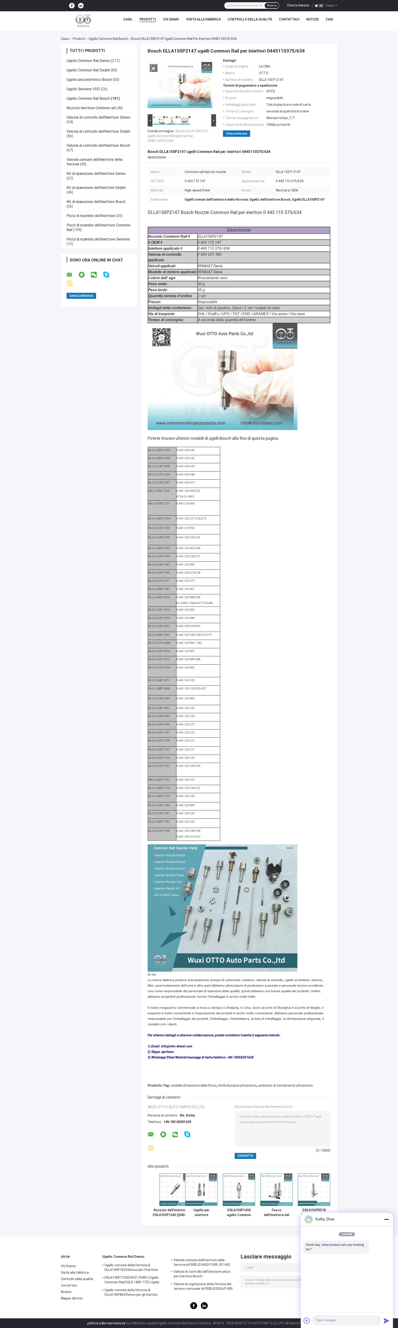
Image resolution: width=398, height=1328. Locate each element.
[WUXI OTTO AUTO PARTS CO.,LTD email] (72, 274)
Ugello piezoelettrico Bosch (89, 79)
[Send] (386, 1321)
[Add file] (307, 1321)
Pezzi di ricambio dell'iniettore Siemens (98, 239)
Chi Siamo (171, 19)
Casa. (128, 19)
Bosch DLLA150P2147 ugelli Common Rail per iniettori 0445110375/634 (178, 136)
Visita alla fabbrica (203, 19)
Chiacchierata (236, 133)
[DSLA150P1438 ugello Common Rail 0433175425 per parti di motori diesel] (239, 1189)
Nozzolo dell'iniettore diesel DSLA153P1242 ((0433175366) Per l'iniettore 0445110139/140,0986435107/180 (175, 1212)
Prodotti (148, 19)
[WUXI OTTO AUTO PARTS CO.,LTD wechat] (96, 274)
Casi (329, 19)
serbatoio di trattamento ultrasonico (285, 1085)
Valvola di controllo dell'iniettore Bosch (98, 145)
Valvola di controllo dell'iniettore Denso (98, 117)
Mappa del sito (72, 1298)
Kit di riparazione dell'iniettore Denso (96, 173)
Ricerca (272, 5)
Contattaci (289, 19)
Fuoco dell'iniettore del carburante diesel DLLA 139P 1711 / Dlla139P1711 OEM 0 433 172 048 (276, 1212)
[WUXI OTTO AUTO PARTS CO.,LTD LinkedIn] (81, 6)
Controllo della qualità (250, 19)
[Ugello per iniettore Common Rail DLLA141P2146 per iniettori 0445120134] (201, 1189)
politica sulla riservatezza (106, 1323)
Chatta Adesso (298, 5)
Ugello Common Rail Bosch (108, 39)
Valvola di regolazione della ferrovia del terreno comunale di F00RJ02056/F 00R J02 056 (203, 1287)
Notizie (312, 19)
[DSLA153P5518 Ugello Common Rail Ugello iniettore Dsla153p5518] (314, 1189)
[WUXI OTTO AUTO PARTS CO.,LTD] (83, 20)
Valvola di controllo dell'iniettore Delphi (98, 131)
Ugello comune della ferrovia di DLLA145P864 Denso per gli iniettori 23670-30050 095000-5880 (131, 1293)
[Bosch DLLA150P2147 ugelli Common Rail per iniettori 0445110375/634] (180, 85)
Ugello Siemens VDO (83, 89)
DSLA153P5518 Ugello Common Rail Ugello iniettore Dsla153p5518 (314, 1212)
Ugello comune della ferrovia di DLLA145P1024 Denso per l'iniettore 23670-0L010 (131, 1268)
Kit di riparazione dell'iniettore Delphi (96, 187)
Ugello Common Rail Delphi (88, 70)
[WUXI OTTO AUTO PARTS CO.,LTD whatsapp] (84, 274)
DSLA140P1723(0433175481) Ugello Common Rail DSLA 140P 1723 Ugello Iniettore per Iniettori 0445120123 (132, 1280)
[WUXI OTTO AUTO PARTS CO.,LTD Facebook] (72, 6)
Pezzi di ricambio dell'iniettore (91, 216)
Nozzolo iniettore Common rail (91, 108)
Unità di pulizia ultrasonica (237, 1085)
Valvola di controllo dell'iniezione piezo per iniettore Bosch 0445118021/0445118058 (202, 1274)
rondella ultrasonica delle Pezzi (193, 1085)
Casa (64, 39)
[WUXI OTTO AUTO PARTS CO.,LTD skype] (109, 274)
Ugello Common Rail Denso (88, 61)
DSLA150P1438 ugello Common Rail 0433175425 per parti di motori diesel (239, 1212)
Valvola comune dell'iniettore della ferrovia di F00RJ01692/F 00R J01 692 (202, 1262)
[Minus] (386, 1219)
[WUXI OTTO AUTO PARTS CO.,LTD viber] (72, 283)
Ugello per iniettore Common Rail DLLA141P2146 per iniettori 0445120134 (201, 1212)
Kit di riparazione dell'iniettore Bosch (96, 201)
